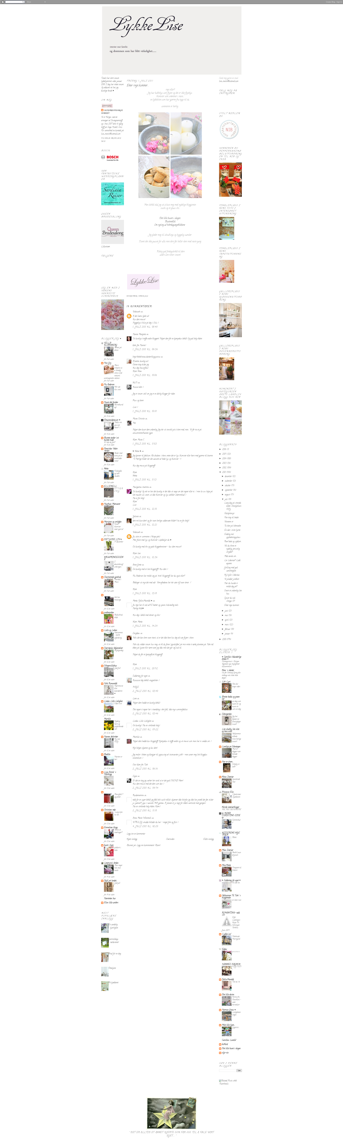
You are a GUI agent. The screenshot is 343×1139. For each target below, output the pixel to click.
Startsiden (170, 839)
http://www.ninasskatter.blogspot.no (146, 357)
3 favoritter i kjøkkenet (236, 796)
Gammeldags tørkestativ (113, 941)
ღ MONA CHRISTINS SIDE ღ (231, 815)
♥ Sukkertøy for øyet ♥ (231, 880)
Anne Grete (137, 565)
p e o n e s (236, 951)
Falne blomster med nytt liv (118, 527)
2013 (224, 463)
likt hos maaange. (117, 599)
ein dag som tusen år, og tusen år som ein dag (236, 705)
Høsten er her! (118, 758)
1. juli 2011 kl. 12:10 (145, 509)
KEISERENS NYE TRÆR (231, 834)
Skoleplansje (229, 513)
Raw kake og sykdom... (233, 541)
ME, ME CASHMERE (231, 809)
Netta (106, 468)
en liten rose (236, 900)
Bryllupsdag (118, 650)
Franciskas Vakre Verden (110, 450)
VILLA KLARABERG (110, 344)
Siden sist (118, 703)
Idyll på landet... (110, 880)
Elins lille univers (111, 902)
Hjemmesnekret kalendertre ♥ (118, 690)
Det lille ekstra (228, 994)
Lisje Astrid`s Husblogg (110, 773)
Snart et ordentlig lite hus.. (233, 592)
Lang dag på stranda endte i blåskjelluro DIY (232, 506)
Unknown (136, 311)
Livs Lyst (226, 681)
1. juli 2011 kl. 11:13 (144, 480)
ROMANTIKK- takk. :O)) (231, 914)
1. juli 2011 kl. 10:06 (145, 375)
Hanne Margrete (139, 334)
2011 (224, 472)
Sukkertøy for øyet (140, 676)
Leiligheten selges (236, 1013)
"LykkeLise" (226, 934)
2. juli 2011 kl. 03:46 (145, 713)
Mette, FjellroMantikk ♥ (142, 601)
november (229, 481)
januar (227, 634)
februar (228, 629)
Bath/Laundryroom (236, 854)
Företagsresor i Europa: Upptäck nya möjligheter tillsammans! (231, 664)
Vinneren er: (228, 521)
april (227, 620)
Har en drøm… (227, 762)
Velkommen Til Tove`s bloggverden (231, 896)
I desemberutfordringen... (118, 564)
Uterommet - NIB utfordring (118, 635)
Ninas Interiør (228, 777)
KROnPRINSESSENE (113, 558)
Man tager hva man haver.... (118, 868)
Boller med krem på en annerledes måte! (118, 457)
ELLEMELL (110, 486)
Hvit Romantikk (110, 683)
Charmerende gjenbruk (112, 577)
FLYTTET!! (236, 968)
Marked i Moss (117, 581)
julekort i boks (117, 849)
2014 (224, 458)
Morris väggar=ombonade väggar (236, 753)
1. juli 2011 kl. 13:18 (145, 593)
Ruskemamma (138, 795)
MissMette (226, 865)
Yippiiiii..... (236, 1027)
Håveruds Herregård (236, 938)
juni (226, 611)
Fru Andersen (109, 384)
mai (226, 615)
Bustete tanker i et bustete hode (111, 439)
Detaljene (112, 968)
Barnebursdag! (118, 406)
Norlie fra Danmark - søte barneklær (236, 1001)
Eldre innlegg (208, 839)
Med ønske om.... (230, 556)
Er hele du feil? (109, 442)
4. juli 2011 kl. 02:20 (145, 826)
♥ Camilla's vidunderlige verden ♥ (231, 658)
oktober (228, 485)
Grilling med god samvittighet (231, 569)
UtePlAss (143, 296)
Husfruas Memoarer (112, 504)
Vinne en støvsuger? (118, 831)
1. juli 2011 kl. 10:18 (144, 411)
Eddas (224, 949)
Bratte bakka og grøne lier (230, 698)
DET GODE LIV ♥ (113, 539)
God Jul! (117, 668)
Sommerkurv (236, 821)
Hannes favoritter (111, 736)
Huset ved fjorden (111, 402)
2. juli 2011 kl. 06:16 (145, 769)
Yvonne (136, 516)
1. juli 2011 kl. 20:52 (145, 668)
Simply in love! (235, 765)
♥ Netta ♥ (137, 451)
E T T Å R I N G (118, 490)
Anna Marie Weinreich (142, 818)
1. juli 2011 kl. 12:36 (145, 557)
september (229, 490)
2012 (224, 467)
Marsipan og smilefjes (113, 522)
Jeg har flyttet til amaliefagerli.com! (236, 720)
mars (227, 624)
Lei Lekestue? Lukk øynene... (232, 562)
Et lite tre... (236, 882)
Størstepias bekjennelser (113, 648)
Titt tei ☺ (236, 982)
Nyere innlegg (132, 839)
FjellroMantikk (228, 979)
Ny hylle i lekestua (231, 575)
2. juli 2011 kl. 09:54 (145, 788)
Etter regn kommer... (138, 86)
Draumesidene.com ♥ (112, 420)
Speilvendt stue (236, 780)
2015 (224, 454)
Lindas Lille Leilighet (113, 701)
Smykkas (136, 633)
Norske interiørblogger (230, 807)
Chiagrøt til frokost (236, 869)
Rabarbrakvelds (118, 616)
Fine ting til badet (231, 517)
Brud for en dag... (115, 953)
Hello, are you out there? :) (118, 425)
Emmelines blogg (111, 827)
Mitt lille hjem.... (228, 1025)
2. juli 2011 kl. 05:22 (145, 729)
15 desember (118, 542)
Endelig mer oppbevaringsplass (232, 536)
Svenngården (227, 714)
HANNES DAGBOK (231, 964)
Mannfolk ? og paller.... (118, 796)
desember (228, 476)
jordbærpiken (109, 612)
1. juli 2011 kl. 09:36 (145, 349)
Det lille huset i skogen (169, 218)
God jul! (117, 883)
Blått (234, 837)
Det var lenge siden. (236, 685)
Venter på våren (118, 349)
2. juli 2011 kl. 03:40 (145, 691)
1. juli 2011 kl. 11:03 (145, 444)
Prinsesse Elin (228, 792)
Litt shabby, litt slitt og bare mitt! (230, 730)
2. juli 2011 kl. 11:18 (145, 810)
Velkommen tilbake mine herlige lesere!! (236, 737)
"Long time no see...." (118, 813)
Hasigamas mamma (141, 487)
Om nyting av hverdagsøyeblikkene (169, 225)
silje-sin (225, 1053)
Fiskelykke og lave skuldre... (118, 474)
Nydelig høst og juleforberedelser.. (118, 725)
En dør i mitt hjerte (232, 530)
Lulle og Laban (110, 630)
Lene (135, 698)
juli (226, 499)
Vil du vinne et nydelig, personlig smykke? (232, 549)
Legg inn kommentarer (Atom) (149, 845)
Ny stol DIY (117, 740)
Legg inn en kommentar (136, 834)
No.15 (135, 382)
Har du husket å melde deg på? (231, 585)
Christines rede (109, 810)
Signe (135, 776)
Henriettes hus (110, 898)
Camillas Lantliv (229, 1040)
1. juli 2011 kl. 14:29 (145, 626)
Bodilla (107, 754)
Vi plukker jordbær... (232, 579)
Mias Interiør (227, 850)
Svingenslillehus (110, 666)
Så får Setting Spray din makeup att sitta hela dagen (231, 675)
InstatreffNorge (113, 110)
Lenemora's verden (111, 863)
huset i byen (108, 845)
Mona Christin (139, 418)
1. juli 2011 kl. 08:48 (145, 327)
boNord (225, 1044)
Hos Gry (107, 363)
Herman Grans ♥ (229, 1010)
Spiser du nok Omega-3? (229, 600)
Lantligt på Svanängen (231, 746)
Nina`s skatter (228, 670)
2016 (224, 449)
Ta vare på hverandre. (232, 526)
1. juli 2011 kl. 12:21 (145, 525)
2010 (224, 639)
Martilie (107, 719)
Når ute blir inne (117, 388)
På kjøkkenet (113, 982)
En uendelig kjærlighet (113, 926)
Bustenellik (170, 222)
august (228, 494)
